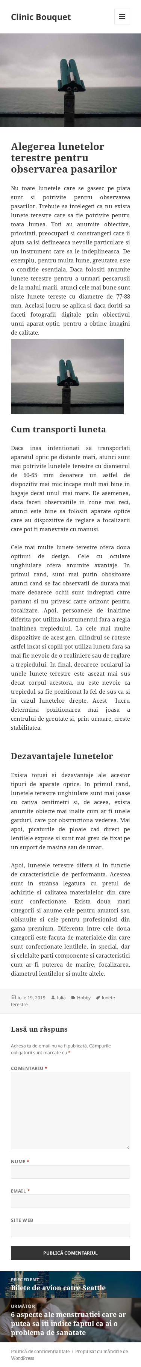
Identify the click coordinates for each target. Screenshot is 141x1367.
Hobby (84, 997)
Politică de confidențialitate (40, 1351)
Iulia (61, 997)
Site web (22, 1220)
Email (20, 1191)
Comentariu (29, 1068)
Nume (20, 1161)
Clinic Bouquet (41, 16)
